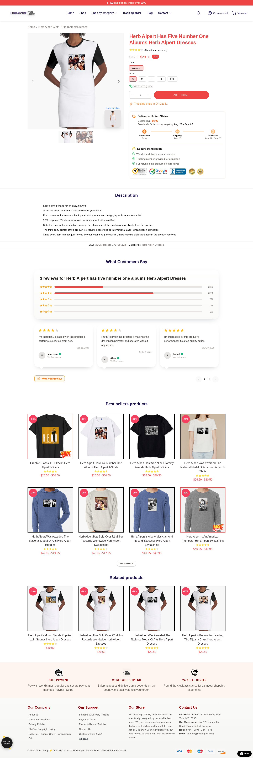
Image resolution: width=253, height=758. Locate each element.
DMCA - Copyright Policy (42, 729)
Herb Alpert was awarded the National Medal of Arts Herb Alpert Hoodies (50, 540)
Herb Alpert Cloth (48, 26)
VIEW (50, 455)
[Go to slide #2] (84, 137)
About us (33, 714)
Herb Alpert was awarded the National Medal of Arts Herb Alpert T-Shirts (202, 467)
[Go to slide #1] (67, 137)
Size (131, 73)
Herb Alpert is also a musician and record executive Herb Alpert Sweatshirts (152, 540)
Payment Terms (87, 719)
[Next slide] (118, 81)
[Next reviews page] (215, 379)
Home (31, 26)
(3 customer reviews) (155, 50)
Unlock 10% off (6, 743)
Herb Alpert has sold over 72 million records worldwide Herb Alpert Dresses (101, 639)
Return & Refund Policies (92, 724)
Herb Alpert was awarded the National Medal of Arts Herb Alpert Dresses (152, 639)
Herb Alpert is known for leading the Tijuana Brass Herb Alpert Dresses (202, 639)
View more (126, 563)
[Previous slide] (32, 81)
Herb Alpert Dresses (75, 26)
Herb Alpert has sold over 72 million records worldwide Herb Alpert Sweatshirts (101, 540)
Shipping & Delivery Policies (94, 714)
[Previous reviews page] (199, 379)
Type (132, 62)
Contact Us (85, 729)
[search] (198, 13)
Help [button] (246, 753)
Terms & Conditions (39, 719)
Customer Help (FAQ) (91, 734)
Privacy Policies (37, 724)
